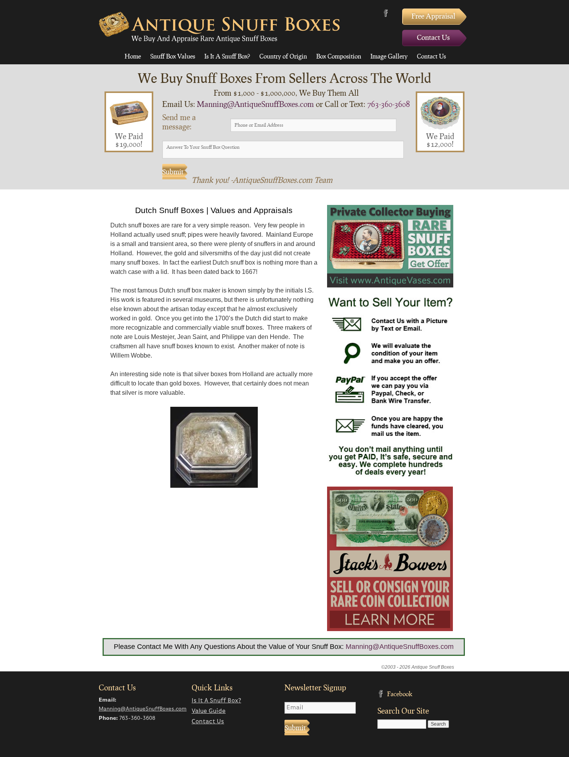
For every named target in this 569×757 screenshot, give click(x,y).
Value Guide (209, 711)
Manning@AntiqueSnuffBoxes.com (255, 103)
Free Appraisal (433, 16)
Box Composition (338, 56)
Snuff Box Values (172, 56)
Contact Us (433, 37)
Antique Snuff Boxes (219, 27)
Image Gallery (389, 56)
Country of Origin (283, 56)
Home (133, 56)
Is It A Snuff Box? (227, 56)
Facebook (386, 13)
